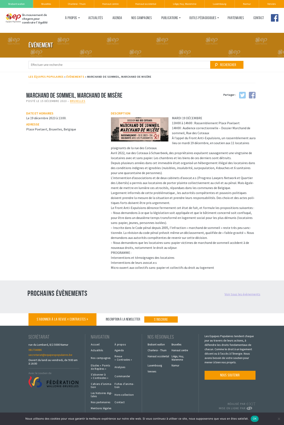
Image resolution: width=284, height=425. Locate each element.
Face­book (274, 18)
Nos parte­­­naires (100, 402)
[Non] (279, 419)
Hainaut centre (110, 3)
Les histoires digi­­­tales (101, 395)
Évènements (75, 77)
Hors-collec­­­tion (124, 395)
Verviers (271, 3)
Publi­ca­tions (169, 18)
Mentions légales (101, 408)
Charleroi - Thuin (77, 3)
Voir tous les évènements (242, 294)
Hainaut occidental (145, 3)
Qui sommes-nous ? (77, 26)
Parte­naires (236, 18)
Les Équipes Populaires (46, 77)
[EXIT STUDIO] (251, 403)
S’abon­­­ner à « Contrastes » (99, 376)
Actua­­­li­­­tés (95, 18)
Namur (247, 3)
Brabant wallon (16, 3)
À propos (71, 18)
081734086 (35, 350)
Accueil (95, 344)
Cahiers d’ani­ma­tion (101, 385)
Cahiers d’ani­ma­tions (203, 26)
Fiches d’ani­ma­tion (124, 385)
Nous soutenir (230, 375)
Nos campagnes (141, 18)
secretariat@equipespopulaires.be (50, 355)
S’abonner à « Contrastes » (62, 319)
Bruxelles (46, 3)
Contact (258, 18)
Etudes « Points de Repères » (100, 367)
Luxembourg (219, 3)
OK (255, 418)
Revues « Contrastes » (176, 26)
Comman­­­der (122, 376)
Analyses (120, 367)
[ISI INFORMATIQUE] (251, 408)
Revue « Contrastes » (123, 358)
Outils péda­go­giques (202, 18)
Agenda (117, 18)
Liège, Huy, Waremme (184, 3)
